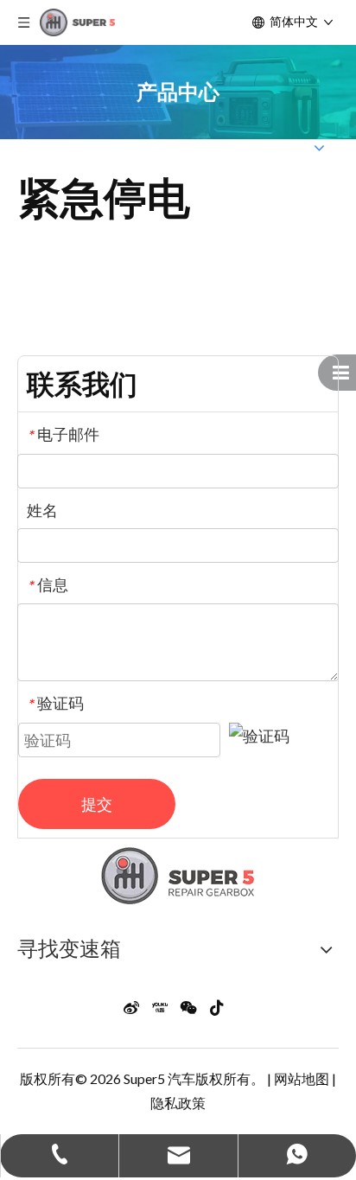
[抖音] (217, 1005)
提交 (96, 803)
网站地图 (301, 1078)
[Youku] (159, 1005)
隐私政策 (178, 1102)
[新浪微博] (131, 1005)
